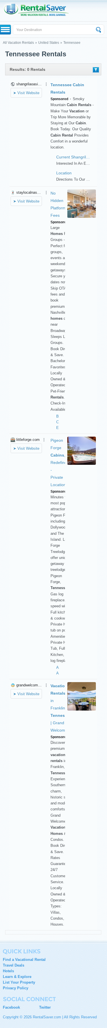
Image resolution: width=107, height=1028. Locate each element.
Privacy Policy (15, 988)
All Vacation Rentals (18, 43)
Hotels (8, 971)
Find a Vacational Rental (24, 959)
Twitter (45, 1007)
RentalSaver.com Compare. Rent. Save (39, 10)
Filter (96, 70)
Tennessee (71, 43)
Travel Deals (13, 965)
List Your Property (19, 982)
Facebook (11, 1007)
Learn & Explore (17, 977)
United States (48, 43)
